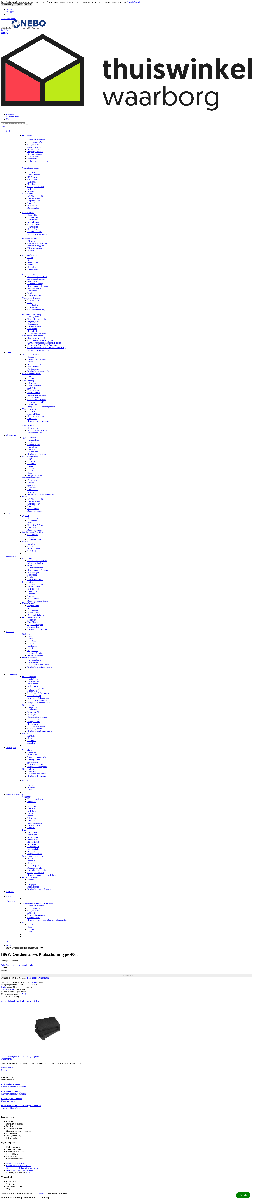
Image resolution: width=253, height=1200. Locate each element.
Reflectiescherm (34, 695)
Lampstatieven (33, 707)
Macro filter (32, 205)
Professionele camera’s (36, 359)
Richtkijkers (32, 755)
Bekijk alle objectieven (36, 454)
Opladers (31, 260)
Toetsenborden (33, 825)
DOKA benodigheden (36, 333)
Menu (3, 126)
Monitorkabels (33, 839)
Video (8, 352)
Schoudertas (32, 520)
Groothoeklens (33, 444)
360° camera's (33, 366)
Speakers (31, 820)
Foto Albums (32, 622)
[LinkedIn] (5, 1112)
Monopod (31, 639)
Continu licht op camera (37, 234)
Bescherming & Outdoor (37, 286)
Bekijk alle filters (34, 511)
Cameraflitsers (28, 212)
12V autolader (33, 849)
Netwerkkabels (33, 837)
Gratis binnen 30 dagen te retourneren (22, 1168)
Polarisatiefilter (33, 198)
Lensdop (31, 485)
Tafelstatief (32, 643)
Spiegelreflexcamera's (36, 140)
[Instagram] (4, 1112)
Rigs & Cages (33, 397)
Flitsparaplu (32, 691)
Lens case (31, 527)
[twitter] (3, 1112)
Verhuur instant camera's (37, 161)
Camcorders (32, 357)
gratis (34, 982)
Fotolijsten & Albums (31, 617)
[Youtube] (2, 1112)
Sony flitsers (32, 227)
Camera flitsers (33, 917)
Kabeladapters (33, 865)
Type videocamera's (30, 355)
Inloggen (10, 12)
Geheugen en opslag (30, 168)
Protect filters (32, 203)
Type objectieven (29, 437)
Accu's (30, 257)
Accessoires (11, 556)
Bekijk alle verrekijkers (37, 766)
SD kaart (31, 172)
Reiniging (31, 293)
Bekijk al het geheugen (37, 191)
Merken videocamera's (31, 373)
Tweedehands (12, 901)
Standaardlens (33, 440)
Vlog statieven (33, 390)
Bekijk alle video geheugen (38, 421)
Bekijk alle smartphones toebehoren (42, 875)
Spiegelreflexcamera (35, 906)
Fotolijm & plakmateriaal (37, 629)
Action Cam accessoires (37, 276)
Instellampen (32, 684)
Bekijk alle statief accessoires (39, 667)
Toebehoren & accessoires (38, 665)
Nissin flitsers (33, 222)
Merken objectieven (30, 456)
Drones (30, 362)
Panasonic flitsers (34, 231)
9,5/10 (23, 994)
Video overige (28, 426)
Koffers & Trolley (34, 539)
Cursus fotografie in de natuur (39, 350)
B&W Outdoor (33, 549)
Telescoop (31, 771)
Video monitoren (34, 385)
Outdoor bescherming (31, 298)
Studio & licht (12, 674)
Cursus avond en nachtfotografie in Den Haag (46, 347)
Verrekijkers (11, 748)
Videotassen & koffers (36, 402)
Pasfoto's (10, 891)
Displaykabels (33, 846)
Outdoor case (32, 534)
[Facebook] (1, 1112)
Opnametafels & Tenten (37, 717)
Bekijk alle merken (35, 475)
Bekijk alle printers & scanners (40, 889)
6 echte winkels (7, 989)
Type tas (25, 516)
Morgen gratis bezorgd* (16, 1163)
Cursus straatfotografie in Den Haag (42, 345)
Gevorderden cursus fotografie (40, 340)
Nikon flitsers (33, 217)
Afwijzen (28, 5)
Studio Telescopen (29, 769)
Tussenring (32, 482)
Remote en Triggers (35, 246)
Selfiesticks (32, 404)
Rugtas (30, 523)
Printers (30, 880)
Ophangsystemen (34, 729)
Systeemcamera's (34, 142)
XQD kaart (32, 177)
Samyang (31, 461)
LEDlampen (32, 686)
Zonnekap (31, 487)
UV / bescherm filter (35, 196)
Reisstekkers (32, 267)
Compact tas (32, 518)
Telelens (30, 442)
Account (9, 9)
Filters (24, 497)
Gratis (3, 987)
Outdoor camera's (34, 154)
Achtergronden (33, 714)
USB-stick (31, 809)
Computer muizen (34, 823)
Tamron (30, 468)
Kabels (25, 830)
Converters (32, 480)
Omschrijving (6, 1059)
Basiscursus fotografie (36, 338)
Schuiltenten (32, 305)
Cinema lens (32, 428)
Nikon (30, 471)
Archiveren (32, 328)
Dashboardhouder (34, 868)
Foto (8, 131)
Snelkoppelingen (34, 660)
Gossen (30, 738)
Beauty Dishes (33, 721)
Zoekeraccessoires (35, 295)
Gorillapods (32, 646)
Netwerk (31, 813)
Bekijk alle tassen (34, 530)
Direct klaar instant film (37, 319)
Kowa (30, 790)
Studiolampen (33, 681)
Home (8, 945)
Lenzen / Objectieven (36, 915)
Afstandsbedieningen (36, 279)
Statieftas (31, 537)
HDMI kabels (33, 842)
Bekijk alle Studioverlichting (39, 703)
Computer (26, 797)
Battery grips (32, 262)
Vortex (30, 785)
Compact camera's (35, 144)
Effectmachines (33, 719)
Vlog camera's (33, 156)
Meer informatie (134, 2)
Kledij (30, 302)
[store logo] (28, 28)
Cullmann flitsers (34, 224)
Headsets (31, 861)
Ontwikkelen (32, 324)
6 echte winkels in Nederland (18, 1165)
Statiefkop (31, 641)
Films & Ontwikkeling (31, 314)
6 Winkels (10, 114)
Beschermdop (33, 208)
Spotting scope (33, 759)
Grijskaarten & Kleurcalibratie (39, 698)
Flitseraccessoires (29, 239)
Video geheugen (29, 409)
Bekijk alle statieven (35, 655)
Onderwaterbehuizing (36, 310)
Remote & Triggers (35, 712)
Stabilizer (31, 648)
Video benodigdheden (31, 381)
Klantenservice (12, 117)
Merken (25, 542)
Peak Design (32, 551)
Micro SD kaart (33, 175)
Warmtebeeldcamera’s (36, 757)
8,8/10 (28, 1173)
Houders (31, 858)
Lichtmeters (32, 710)
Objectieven (11, 435)
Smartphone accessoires (37, 870)
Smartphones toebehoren (32, 856)
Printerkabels (32, 835)
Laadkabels (32, 832)
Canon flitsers (33, 215)
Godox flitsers (33, 229)
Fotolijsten (31, 620)
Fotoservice (11, 119)
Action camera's (34, 364)
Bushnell (31, 787)
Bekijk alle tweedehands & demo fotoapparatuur (47, 920)
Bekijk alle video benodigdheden (41, 407)
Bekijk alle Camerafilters (37, 601)
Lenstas (30, 492)
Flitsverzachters (33, 241)
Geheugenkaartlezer (35, 186)
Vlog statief (32, 650)
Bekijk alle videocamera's (38, 371)
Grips (29, 565)
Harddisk (31, 184)
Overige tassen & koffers (32, 532)
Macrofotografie (34, 288)
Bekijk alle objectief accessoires (40, 494)
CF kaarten (32, 179)
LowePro (31, 544)
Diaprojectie (32, 331)
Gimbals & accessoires (36, 400)
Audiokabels (32, 844)
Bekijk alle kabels (34, 854)
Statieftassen (32, 662)
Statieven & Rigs (34, 653)
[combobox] (13, 123)
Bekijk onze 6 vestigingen (38, 978)
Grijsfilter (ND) (33, 201)
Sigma (30, 466)
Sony (29, 376)
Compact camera (34, 910)
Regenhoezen (33, 300)
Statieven (10, 632)
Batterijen (31, 265)
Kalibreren (31, 806)
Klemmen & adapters (36, 726)
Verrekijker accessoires (36, 764)
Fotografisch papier (35, 326)
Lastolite (31, 736)
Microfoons (32, 291)
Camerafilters (27, 194)
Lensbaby (31, 449)
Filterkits (31, 594)
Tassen (9, 513)
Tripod (30, 636)
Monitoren (31, 801)
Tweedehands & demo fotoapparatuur (37, 903)
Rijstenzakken (33, 307)
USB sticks (32, 189)
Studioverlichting (29, 676)
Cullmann (31, 546)
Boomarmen (32, 724)
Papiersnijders (33, 627)
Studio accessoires (29, 705)
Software (31, 827)
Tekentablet (32, 804)
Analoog (31, 913)
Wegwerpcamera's (35, 151)
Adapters (31, 851)
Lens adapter (32, 489)
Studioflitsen (32, 679)
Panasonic (31, 378)
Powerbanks (32, 269)
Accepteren (17, 5)
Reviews (4, 1070)
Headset (30, 816)
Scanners (31, 882)
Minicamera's (32, 159)
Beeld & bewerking (14, 794)
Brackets (31, 250)
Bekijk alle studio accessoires (39, 731)
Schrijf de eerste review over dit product (17, 965)
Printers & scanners (30, 877)
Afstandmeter (33, 762)
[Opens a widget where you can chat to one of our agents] (243, 1195)
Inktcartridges (33, 887)
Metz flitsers (32, 220)
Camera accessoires (30, 274)
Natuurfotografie (29, 603)
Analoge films (33, 317)
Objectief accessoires (31, 478)
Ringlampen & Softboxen (38, 693)
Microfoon (31, 818)
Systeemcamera (33, 908)
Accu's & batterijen (30, 255)
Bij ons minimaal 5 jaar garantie (19, 1170)
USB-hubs (31, 811)
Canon (30, 473)
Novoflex (31, 743)
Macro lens (32, 447)
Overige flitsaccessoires (37, 243)
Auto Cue (31, 388)
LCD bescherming (35, 284)
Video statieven (33, 392)
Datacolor (31, 740)
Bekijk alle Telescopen (36, 776)
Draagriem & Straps (35, 525)
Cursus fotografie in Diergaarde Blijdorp (44, 343)
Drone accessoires (34, 433)
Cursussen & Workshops (32, 336)
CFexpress (31, 182)
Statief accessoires (29, 658)
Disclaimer (41, 1193)
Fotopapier (31, 884)
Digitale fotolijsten (35, 624)
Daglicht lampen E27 (36, 688)
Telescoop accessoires (36, 774)
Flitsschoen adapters (35, 248)
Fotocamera (27, 135)
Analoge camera (34, 149)
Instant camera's (34, 147)
